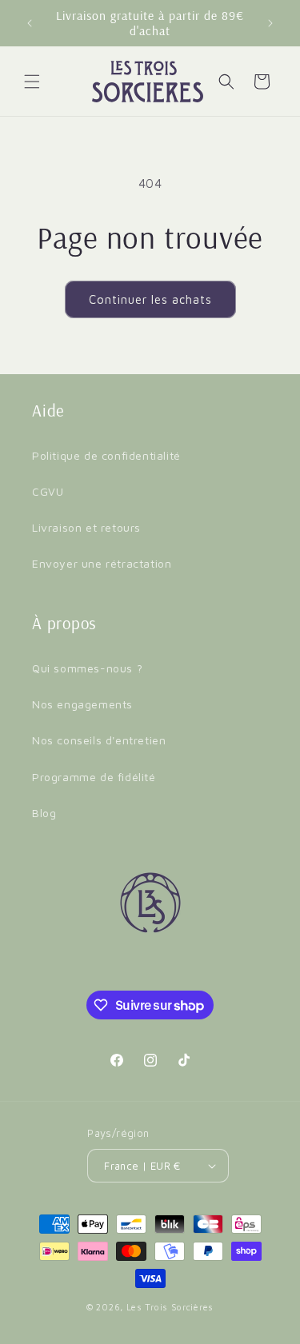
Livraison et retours (86, 527)
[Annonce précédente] (29, 23)
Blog (44, 813)
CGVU (47, 491)
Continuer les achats (150, 299)
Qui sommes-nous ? (87, 668)
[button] (32, 81)
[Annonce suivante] (270, 23)
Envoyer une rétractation (101, 563)
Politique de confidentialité (106, 455)
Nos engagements (82, 704)
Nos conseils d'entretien (99, 740)
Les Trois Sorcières (170, 1307)
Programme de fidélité (94, 777)
